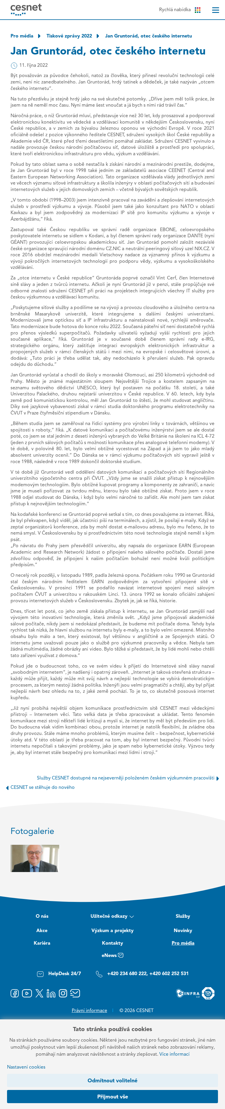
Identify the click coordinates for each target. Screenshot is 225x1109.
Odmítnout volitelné (112, 1081)
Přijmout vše (112, 1097)
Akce (41, 931)
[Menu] (216, 10)
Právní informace (89, 1011)
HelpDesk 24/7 (64, 974)
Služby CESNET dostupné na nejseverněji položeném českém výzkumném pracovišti (125, 778)
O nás (42, 916)
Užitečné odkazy (109, 916)
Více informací (174, 1054)
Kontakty (112, 943)
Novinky (183, 931)
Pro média (22, 36)
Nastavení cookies (26, 1067)
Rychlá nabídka (175, 10)
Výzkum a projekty (112, 931)
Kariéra (42, 943)
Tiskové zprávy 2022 (69, 36)
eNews (109, 955)
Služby (183, 916)
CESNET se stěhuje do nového (43, 787)
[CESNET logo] (26, 9)
